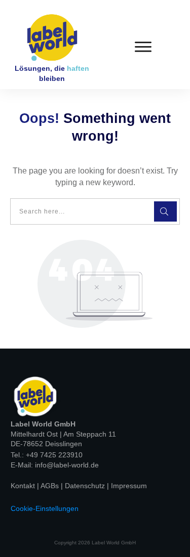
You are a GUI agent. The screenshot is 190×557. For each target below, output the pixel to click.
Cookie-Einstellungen (45, 508)
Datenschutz (86, 486)
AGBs (51, 486)
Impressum (129, 486)
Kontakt (24, 486)
